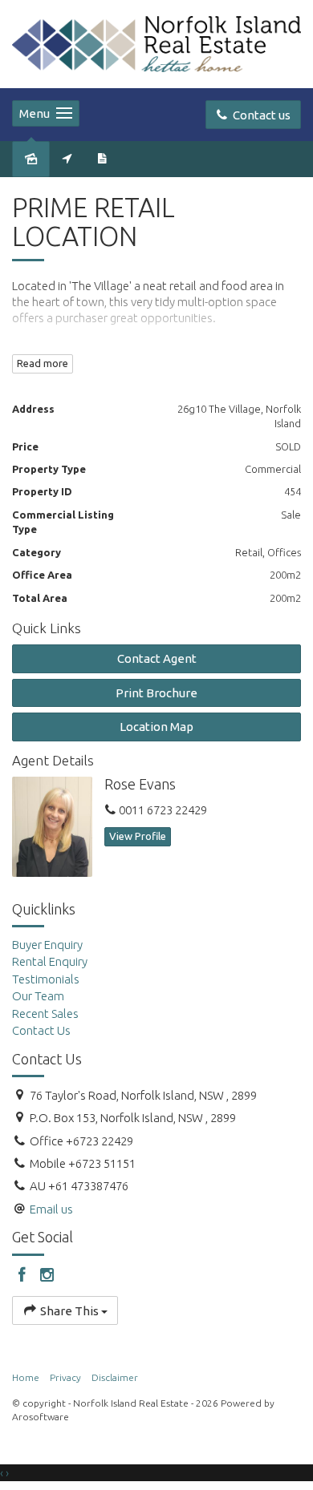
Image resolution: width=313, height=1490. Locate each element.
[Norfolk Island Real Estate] (156, 43)
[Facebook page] (24, 1275)
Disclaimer (114, 1377)
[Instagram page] (47, 1275)
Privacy (65, 1377)
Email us (51, 1209)
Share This (69, 1311)
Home (25, 1377)
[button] (156, 693)
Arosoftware (40, 1416)
